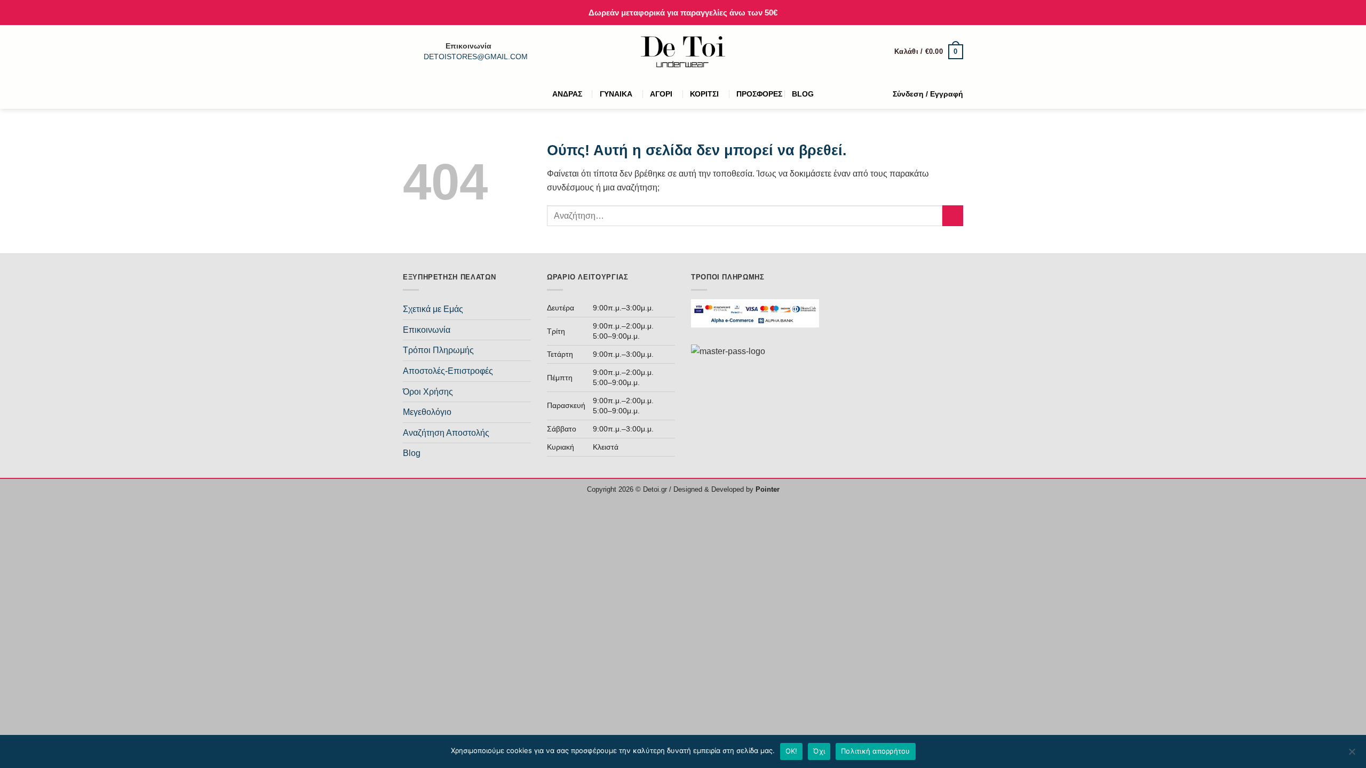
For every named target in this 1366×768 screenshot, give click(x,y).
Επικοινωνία (426, 329)
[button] (928, 52)
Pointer (766, 489)
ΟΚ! (791, 751)
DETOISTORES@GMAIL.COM (476, 57)
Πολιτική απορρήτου (875, 751)
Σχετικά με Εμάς (433, 309)
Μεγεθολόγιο (427, 412)
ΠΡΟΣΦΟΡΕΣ (759, 94)
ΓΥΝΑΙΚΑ (616, 94)
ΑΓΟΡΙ (661, 94)
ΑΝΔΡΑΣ (567, 94)
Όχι (819, 751)
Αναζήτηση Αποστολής (446, 432)
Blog (411, 453)
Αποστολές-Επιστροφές (448, 370)
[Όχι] (1351, 754)
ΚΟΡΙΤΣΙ (704, 94)
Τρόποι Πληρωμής (438, 350)
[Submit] (952, 215)
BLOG (803, 94)
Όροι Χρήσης (428, 391)
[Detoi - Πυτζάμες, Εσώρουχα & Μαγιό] (683, 52)
